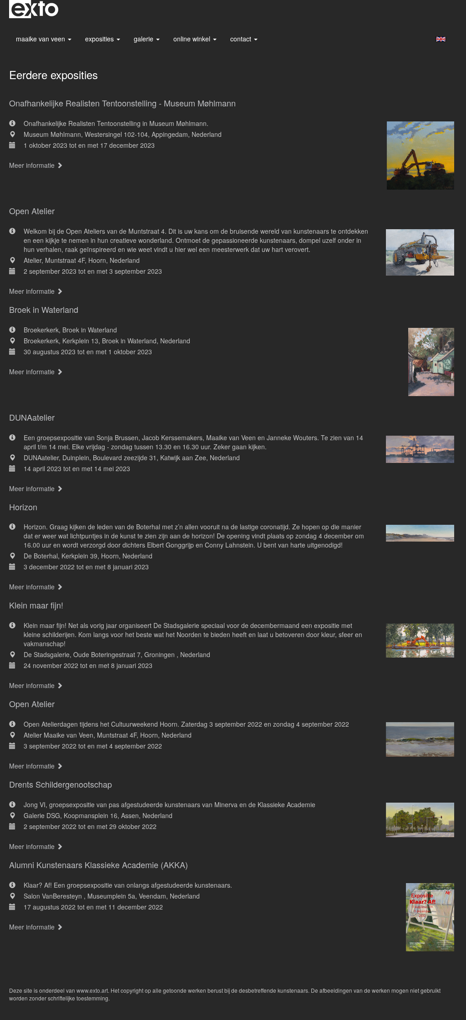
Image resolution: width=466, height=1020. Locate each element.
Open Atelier (32, 210)
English (441, 39)
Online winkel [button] (192, 38)
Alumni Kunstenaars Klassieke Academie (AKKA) (98, 864)
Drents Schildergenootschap (60, 784)
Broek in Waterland (43, 309)
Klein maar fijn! (36, 605)
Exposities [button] (100, 38)
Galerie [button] (144, 38)
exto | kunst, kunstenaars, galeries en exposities (35, 9)
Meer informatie (32, 165)
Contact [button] (241, 38)
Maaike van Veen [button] (41, 38)
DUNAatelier (32, 417)
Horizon (23, 507)
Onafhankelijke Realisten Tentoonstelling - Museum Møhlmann (122, 103)
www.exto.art (92, 990)
